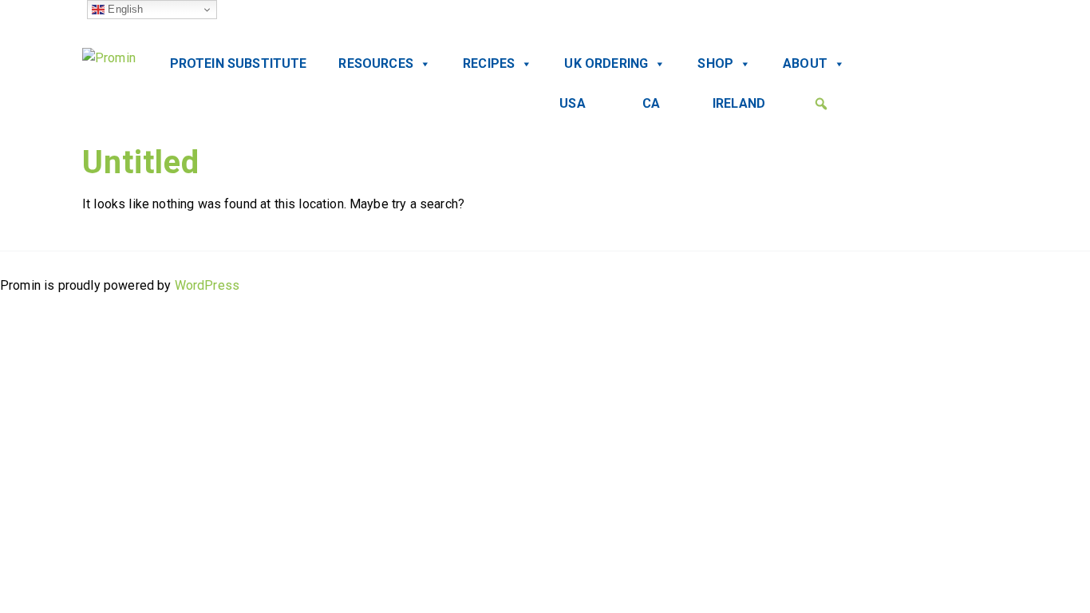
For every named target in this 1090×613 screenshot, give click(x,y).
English (124, 9)
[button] (821, 104)
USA (572, 103)
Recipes (489, 63)
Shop (715, 63)
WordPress (207, 285)
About (805, 63)
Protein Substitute (238, 63)
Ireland (739, 103)
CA (651, 103)
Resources (375, 63)
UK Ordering (606, 63)
